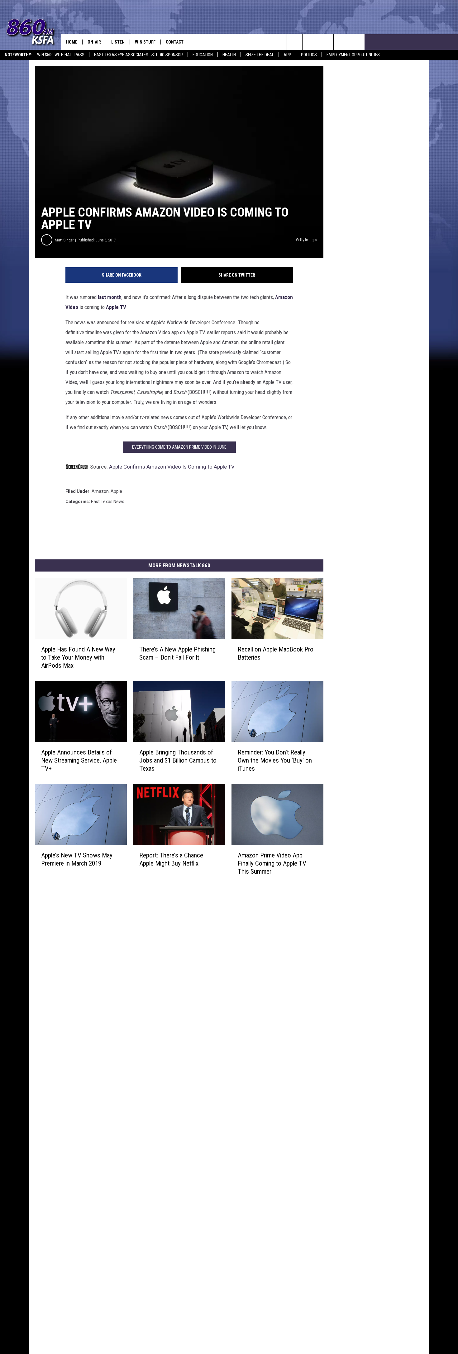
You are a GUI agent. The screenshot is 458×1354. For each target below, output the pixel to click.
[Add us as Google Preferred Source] (310, 42)
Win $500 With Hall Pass (60, 54)
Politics (309, 54)
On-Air (94, 42)
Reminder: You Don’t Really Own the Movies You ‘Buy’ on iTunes (275, 760)
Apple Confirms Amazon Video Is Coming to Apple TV (172, 467)
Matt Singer (64, 240)
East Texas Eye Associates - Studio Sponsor (138, 54)
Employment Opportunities (353, 54)
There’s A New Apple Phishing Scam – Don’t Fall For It (177, 653)
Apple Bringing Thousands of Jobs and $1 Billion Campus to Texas (178, 760)
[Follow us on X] (357, 42)
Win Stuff (145, 42)
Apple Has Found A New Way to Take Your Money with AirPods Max (78, 657)
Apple (116, 491)
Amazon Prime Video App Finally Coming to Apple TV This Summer (272, 863)
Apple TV (116, 307)
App (287, 54)
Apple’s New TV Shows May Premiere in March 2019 (76, 859)
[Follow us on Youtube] (341, 42)
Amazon (100, 491)
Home (71, 42)
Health (229, 54)
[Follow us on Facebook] (325, 42)
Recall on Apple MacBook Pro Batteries (275, 653)
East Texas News (107, 501)
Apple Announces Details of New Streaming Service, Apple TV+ (79, 760)
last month (109, 297)
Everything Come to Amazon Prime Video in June (179, 447)
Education (203, 54)
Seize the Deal (260, 54)
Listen (118, 42)
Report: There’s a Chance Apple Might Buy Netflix (171, 859)
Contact (175, 42)
